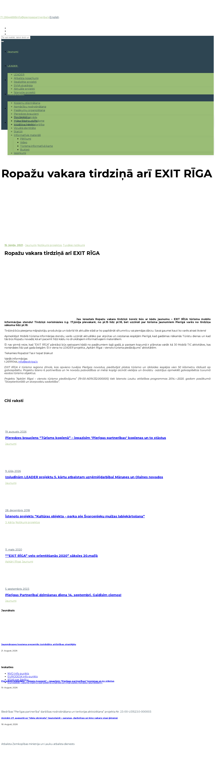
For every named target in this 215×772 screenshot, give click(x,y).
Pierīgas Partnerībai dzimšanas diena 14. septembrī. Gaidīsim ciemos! (63, 595)
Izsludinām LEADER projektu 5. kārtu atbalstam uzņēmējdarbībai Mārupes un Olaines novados (84, 477)
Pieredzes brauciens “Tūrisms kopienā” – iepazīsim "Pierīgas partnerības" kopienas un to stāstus (85, 438)
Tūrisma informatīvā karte (36, 146)
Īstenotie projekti (24, 92)
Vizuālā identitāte (25, 128)
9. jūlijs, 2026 (13, 471)
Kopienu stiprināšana (27, 103)
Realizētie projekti (25, 81)
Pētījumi (25, 138)
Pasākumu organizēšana (29, 110)
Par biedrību (22, 117)
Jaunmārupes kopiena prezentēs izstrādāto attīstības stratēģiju (38, 644)
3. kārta (9, 522)
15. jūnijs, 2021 (13, 245)
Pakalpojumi (16, 94)
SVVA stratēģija (23, 85)
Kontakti (13, 122)
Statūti (18, 131)
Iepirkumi (20, 153)
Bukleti (24, 149)
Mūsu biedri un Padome (29, 120)
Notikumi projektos (49, 245)
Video (23, 142)
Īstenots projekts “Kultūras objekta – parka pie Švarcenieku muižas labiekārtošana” (75, 516)
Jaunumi (30, 245)
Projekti (13, 80)
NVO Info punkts (18, 673)
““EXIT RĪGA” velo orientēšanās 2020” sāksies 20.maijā (51, 556)
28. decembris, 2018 (17, 510)
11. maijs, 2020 (13, 549)
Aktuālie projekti (24, 88)
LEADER (13, 65)
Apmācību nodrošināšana (30, 106)
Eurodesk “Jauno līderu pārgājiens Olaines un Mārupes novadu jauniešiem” (55, 682)
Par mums (14, 108)
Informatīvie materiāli (27, 135)
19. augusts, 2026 (15, 431)
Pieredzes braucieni (26, 113)
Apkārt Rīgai (13, 561)
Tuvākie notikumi (74, 245)
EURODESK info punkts (23, 676)
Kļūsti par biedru (24, 124)
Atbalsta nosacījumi (26, 78)
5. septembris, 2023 (17, 588)
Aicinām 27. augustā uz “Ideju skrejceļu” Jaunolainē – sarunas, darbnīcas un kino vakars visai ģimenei (59, 718)
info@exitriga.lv (28, 361)
